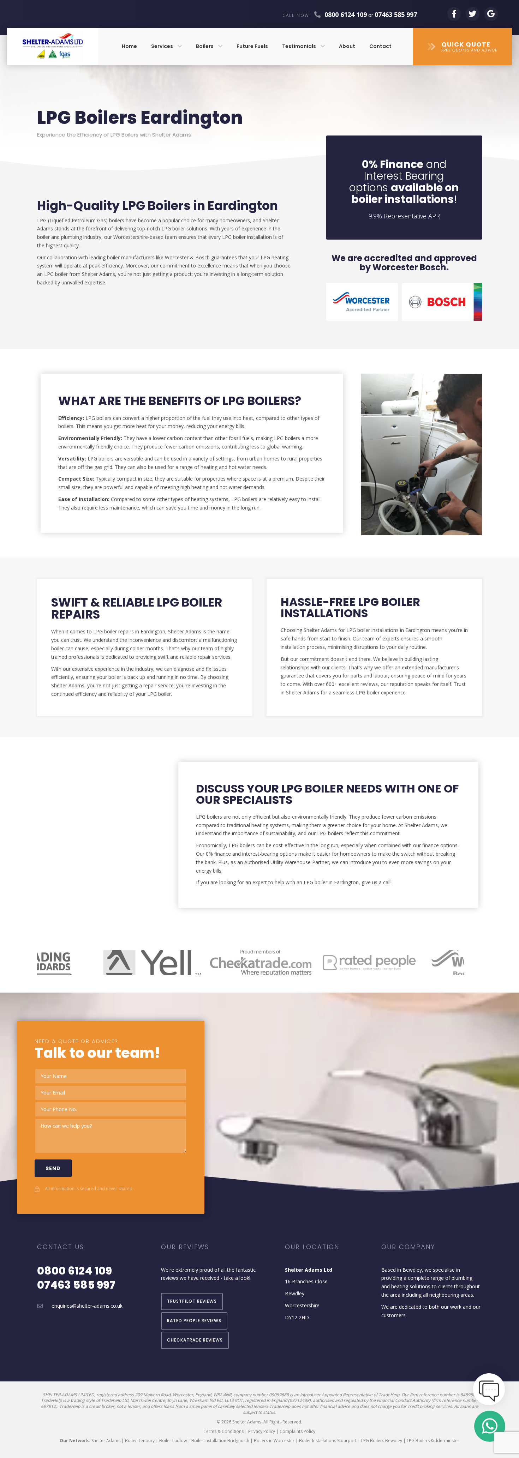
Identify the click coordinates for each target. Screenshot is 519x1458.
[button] (462, 47)
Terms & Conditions (224, 1431)
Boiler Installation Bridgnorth (220, 1441)
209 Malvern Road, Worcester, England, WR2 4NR (183, 1395)
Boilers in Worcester (274, 1441)
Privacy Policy (261, 1431)
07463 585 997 (76, 1285)
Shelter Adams (105, 1441)
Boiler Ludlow (173, 1441)
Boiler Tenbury (140, 1441)
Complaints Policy (297, 1431)
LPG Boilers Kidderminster (433, 1441)
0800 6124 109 (345, 14)
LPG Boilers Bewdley (381, 1441)
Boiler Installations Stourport (328, 1441)
